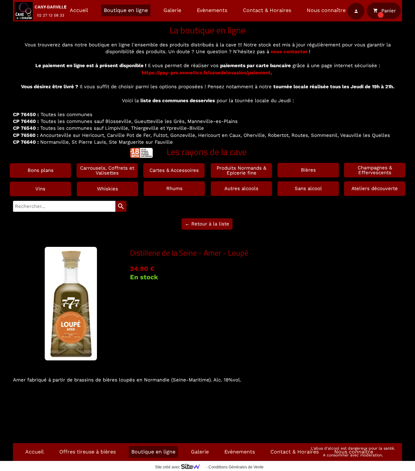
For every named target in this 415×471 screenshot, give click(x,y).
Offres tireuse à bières (87, 452)
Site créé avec (168, 467)
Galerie (172, 10)
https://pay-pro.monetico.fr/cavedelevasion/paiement (206, 73)
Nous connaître (326, 10)
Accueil (79, 10)
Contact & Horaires (267, 10)
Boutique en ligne (126, 10)
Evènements (212, 10)
